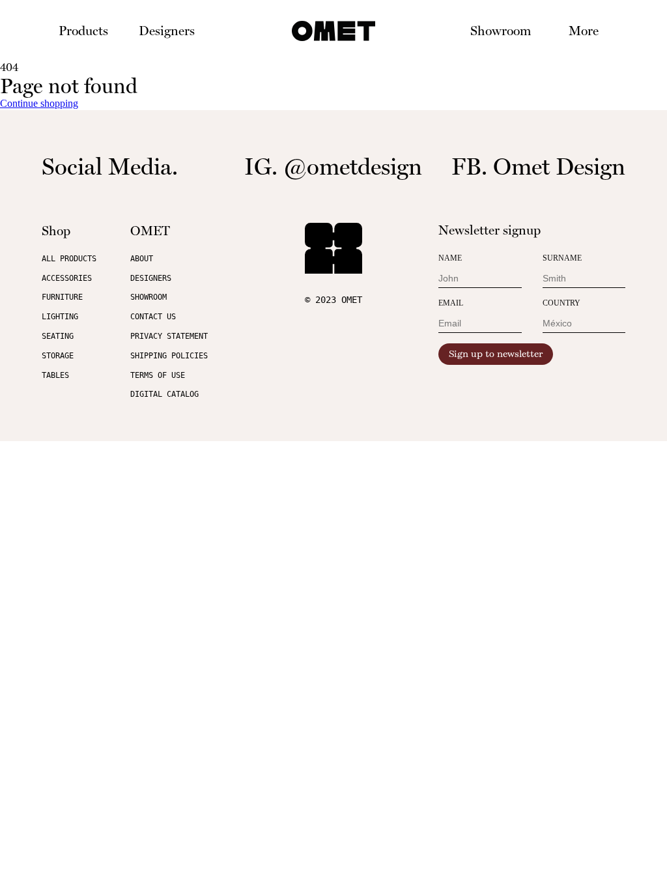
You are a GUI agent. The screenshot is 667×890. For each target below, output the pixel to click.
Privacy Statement (169, 336)
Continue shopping (39, 103)
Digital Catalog (164, 394)
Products (83, 30)
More (584, 30)
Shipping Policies (169, 355)
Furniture (62, 297)
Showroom (500, 30)
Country (561, 303)
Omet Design (559, 166)
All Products (69, 258)
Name (450, 258)
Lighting (60, 316)
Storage (58, 355)
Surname (562, 258)
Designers (167, 30)
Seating (58, 336)
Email (450, 303)
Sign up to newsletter (496, 354)
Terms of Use (157, 375)
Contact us (153, 316)
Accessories (67, 278)
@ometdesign (352, 166)
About (141, 258)
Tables (55, 375)
